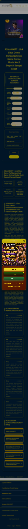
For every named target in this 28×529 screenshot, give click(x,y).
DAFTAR (13, 269)
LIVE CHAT (13, 278)
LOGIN (14, 274)
